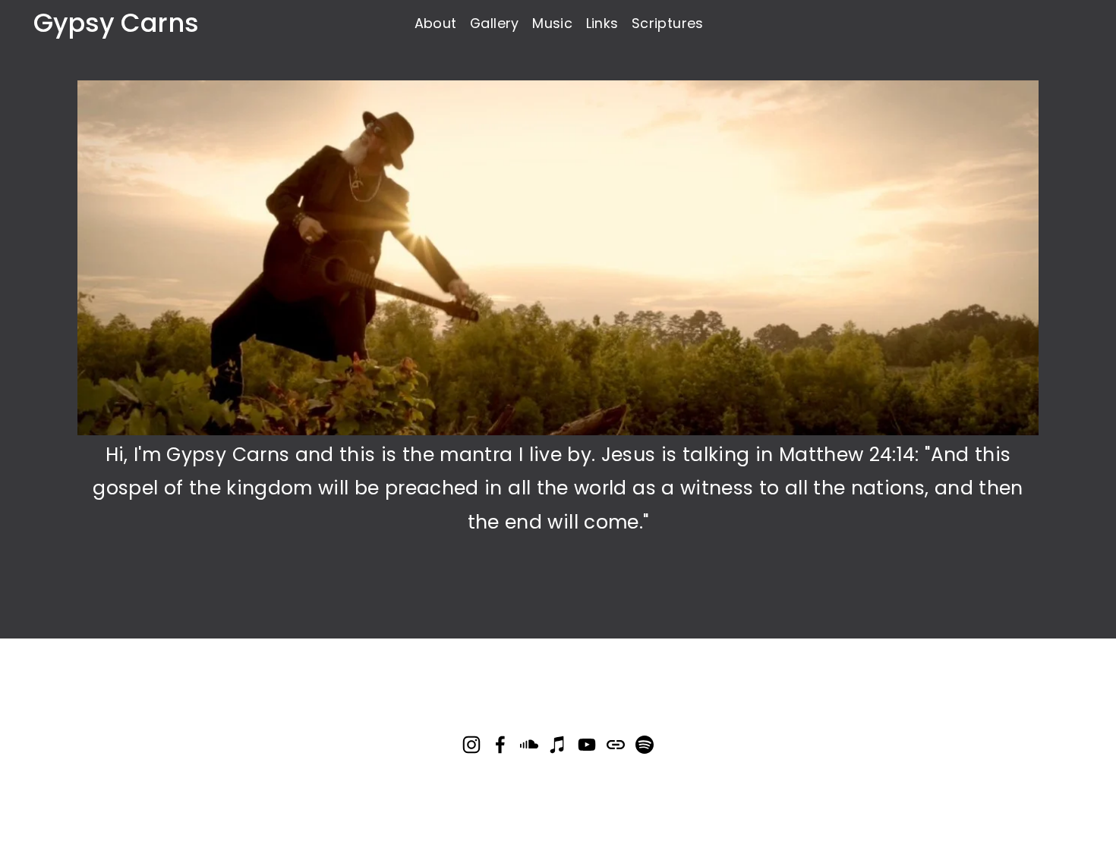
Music (552, 23)
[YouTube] (587, 745)
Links (602, 23)
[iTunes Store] (558, 745)
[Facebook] (500, 745)
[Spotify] (644, 745)
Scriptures (668, 23)
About (436, 23)
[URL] (616, 745)
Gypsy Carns (115, 23)
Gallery (494, 23)
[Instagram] (471, 745)
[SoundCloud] (529, 745)
